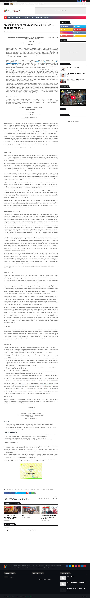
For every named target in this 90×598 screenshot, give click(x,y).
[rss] (66, 29)
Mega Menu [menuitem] (19, 17)
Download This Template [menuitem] (42, 17)
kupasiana (7, 31)
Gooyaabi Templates (28, 596)
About (79, 596)
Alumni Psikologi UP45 (16, 489)
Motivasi (37, 489)
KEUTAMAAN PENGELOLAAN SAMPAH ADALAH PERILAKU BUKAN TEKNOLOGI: (11, 517)
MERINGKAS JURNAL (27, 515)
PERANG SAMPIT (70, 576)
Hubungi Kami (14, 1)
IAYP (29, 489)
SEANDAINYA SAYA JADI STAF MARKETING (76, 588)
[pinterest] (85, 1)
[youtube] (66, 36)
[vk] (79, 32)
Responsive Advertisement (60, 10)
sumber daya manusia (11, 22)
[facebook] (78, 1)
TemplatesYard (14, 596)
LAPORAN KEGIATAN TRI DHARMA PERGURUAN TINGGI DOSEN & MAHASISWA (49, 517)
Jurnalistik (33, 489)
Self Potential (42, 489)
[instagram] (83, 1)
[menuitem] (5, 17)
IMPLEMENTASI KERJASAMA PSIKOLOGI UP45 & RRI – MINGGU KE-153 (75, 80)
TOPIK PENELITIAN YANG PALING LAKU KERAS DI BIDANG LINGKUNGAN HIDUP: (29, 3)
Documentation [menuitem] (29, 17)
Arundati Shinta (24, 489)
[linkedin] (82, 566)
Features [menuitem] (10, 17)
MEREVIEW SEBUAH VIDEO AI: (73, 67)
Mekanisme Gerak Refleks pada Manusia (76, 582)
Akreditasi (9, 489)
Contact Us (84, 596)
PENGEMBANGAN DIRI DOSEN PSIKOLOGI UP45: (76, 74)
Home (5, 1)
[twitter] (80, 1)
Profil (9, 1)
